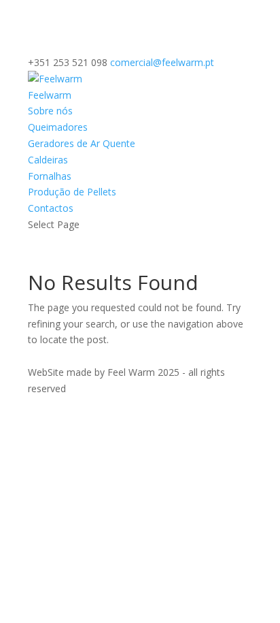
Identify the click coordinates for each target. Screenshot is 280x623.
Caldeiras (48, 159)
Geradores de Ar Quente (81, 143)
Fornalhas (49, 176)
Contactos (50, 208)
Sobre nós (50, 110)
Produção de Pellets (72, 191)
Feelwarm (49, 95)
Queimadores (58, 127)
